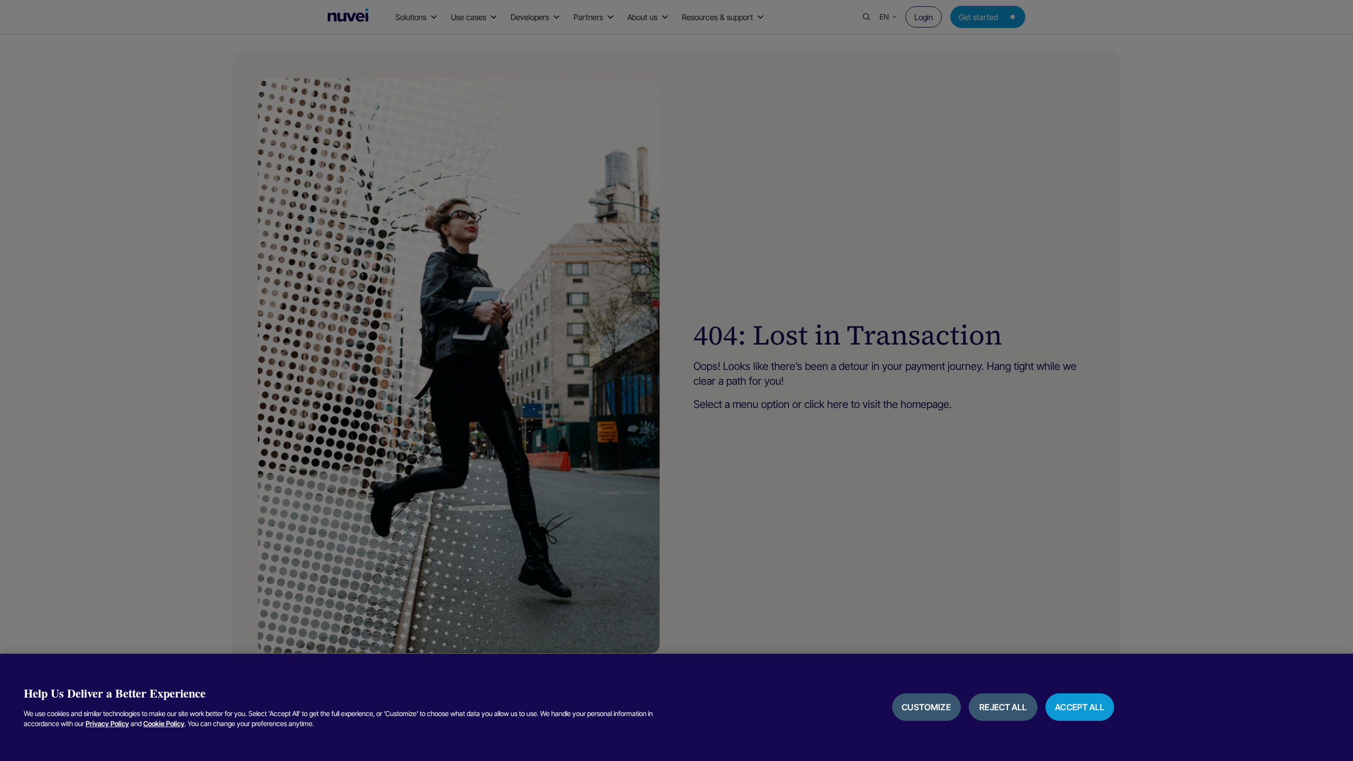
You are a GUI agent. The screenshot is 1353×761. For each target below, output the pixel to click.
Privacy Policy (107, 723)
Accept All (1079, 707)
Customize (926, 707)
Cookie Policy (163, 723)
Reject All (1002, 707)
